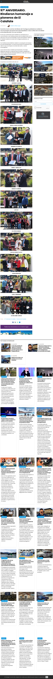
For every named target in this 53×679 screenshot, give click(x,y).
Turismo (40, 376)
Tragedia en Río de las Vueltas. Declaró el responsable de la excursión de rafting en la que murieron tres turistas (8, 563)
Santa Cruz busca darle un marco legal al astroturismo (44, 380)
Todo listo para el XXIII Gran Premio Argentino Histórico (43, 562)
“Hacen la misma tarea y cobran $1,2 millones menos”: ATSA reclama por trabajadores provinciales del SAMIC (45, 348)
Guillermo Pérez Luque (15, 25)
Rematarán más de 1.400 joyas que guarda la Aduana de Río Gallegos (7, 604)
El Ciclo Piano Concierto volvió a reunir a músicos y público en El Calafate (8, 420)
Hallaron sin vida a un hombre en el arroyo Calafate (17, 359)
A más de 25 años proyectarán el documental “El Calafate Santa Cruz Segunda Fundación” (44, 643)
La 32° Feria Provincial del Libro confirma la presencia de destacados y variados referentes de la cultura (8, 471)
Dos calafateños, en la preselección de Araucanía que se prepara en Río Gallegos (26, 562)
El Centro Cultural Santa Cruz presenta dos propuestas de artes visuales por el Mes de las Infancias (26, 381)
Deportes (4, 376)
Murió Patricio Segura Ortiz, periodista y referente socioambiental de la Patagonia (26, 521)
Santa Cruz (4, 600)
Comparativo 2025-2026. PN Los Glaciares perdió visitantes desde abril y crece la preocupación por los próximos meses (26, 420)
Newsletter (38, 98)
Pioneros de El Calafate (21, 319)
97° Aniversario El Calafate (10, 319)
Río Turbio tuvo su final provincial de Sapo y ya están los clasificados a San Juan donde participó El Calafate (8, 521)
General (4, 638)
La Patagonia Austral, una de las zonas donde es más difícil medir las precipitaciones (44, 420)
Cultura (22, 376)
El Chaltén (4, 558)
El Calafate (4, 7)
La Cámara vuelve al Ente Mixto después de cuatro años (26, 642)
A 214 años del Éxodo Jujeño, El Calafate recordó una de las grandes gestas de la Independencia (17, 348)
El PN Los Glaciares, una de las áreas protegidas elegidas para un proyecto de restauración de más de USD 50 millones (8, 643)
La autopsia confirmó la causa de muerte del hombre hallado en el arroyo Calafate (25, 604)
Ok (46, 677)
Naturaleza (23, 516)
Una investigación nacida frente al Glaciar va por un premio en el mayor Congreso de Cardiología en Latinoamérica (44, 471)
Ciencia (39, 416)
